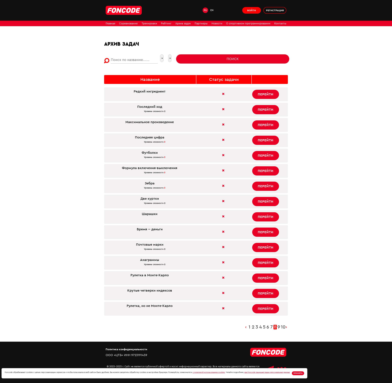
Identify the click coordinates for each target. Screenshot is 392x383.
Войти (251, 10)
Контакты (280, 23)
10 (282, 327)
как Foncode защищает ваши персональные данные (267, 372)
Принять (298, 373)
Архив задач (183, 23)
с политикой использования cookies (209, 372)
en (211, 10)
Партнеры (201, 23)
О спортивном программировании (248, 23)
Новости (216, 23)
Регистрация (275, 10)
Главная (110, 23)
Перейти (265, 94)
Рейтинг (166, 23)
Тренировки (149, 23)
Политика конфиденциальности (126, 349)
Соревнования (128, 23)
